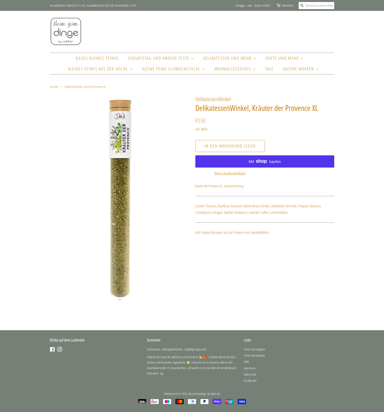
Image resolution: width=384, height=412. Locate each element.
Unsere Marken (299, 69)
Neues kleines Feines (97, 58)
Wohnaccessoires (233, 69)
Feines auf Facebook (254, 355)
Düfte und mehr (283, 58)
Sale (269, 69)
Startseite (54, 87)
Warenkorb (288, 5)
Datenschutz (250, 374)
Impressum (250, 368)
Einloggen (241, 5)
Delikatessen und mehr (228, 58)
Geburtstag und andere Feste (159, 58)
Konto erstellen (262, 5)
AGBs (246, 362)
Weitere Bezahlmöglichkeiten (230, 173)
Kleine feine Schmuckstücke (172, 69)
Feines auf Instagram (254, 349)
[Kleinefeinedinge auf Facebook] (52, 350)
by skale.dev (250, 380)
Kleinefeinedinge (197, 394)
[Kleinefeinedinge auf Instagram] (59, 350)
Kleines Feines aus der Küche (99, 69)
